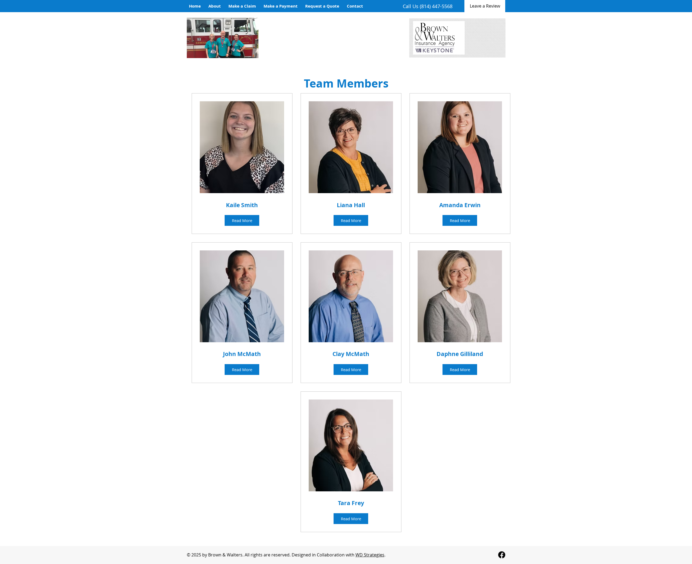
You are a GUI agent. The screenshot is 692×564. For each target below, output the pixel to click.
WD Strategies (369, 555)
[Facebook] (501, 554)
